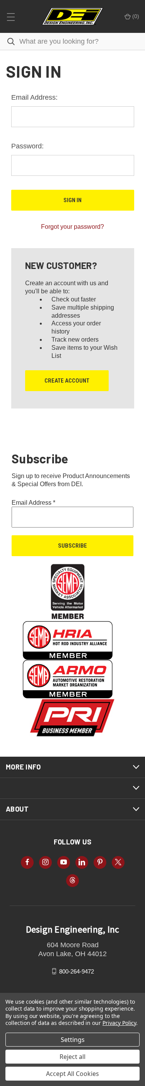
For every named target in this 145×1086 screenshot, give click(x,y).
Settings (73, 1039)
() (135, 16)
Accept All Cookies (72, 1073)
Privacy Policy (119, 1022)
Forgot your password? (72, 226)
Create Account (66, 380)
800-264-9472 (76, 971)
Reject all (72, 1056)
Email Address (33, 502)
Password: (27, 146)
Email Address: (34, 97)
